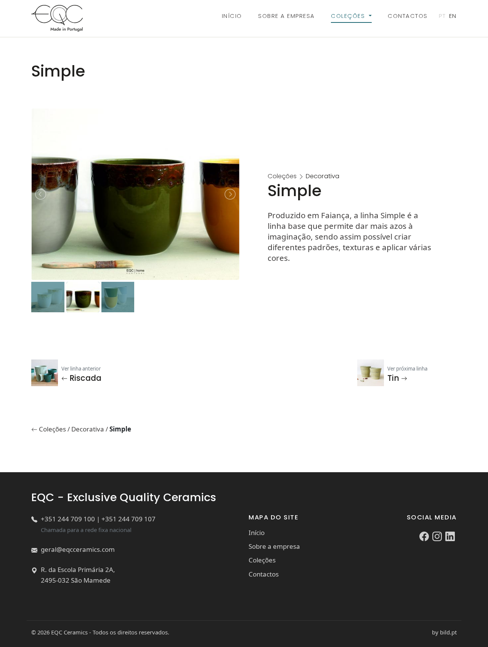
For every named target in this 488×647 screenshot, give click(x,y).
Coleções (349, 16)
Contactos (407, 16)
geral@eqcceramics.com (78, 549)
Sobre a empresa (286, 16)
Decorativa (88, 429)
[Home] (56, 18)
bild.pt (448, 632)
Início (232, 16)
